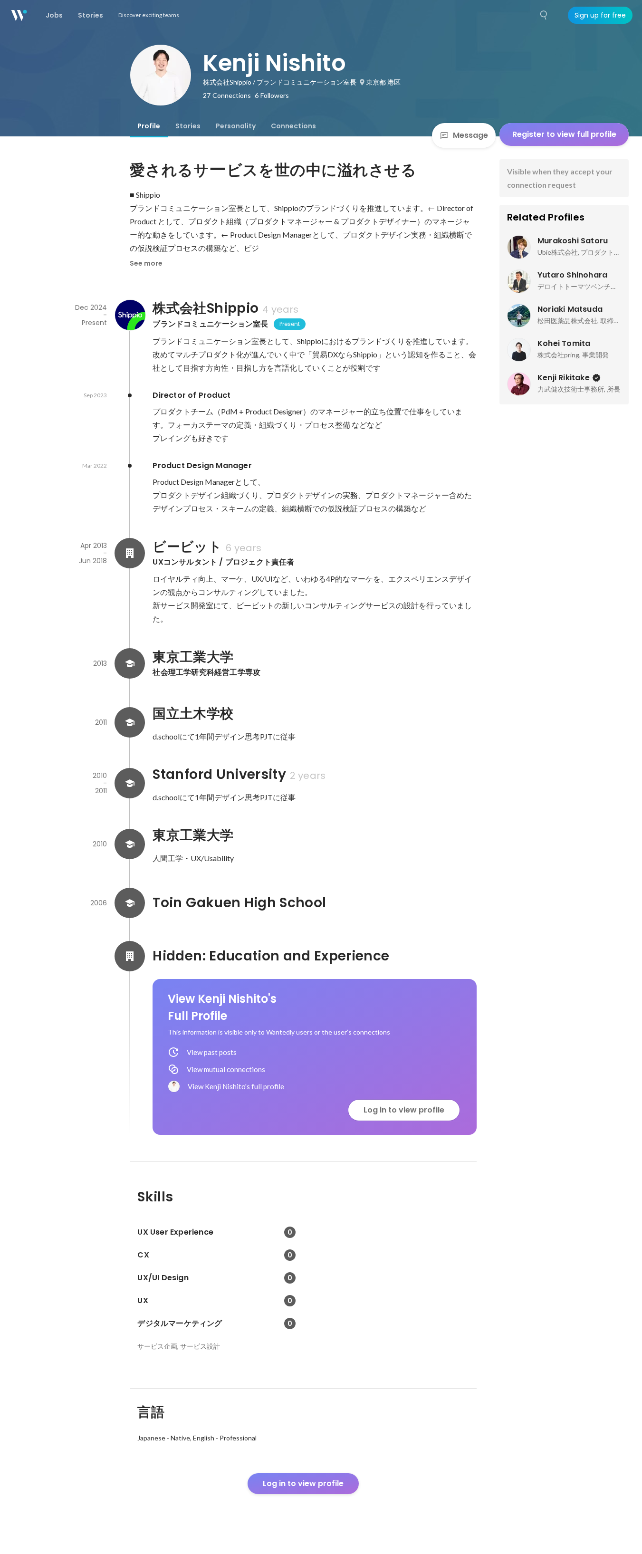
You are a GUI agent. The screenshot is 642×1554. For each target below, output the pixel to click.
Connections (293, 126)
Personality (236, 126)
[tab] (149, 126)
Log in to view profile (404, 1109)
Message (470, 135)
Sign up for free (600, 15)
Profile (148, 126)
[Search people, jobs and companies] (544, 15)
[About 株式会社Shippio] (130, 315)
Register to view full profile (564, 134)
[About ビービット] (130, 553)
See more (146, 263)
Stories (188, 126)
